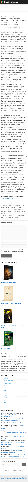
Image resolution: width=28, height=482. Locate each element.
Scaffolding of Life (18, 423)
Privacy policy (21, 470)
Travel (5, 397)
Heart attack (21, 205)
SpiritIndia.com (11, 2)
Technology (6, 395)
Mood (2, 207)
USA (4, 402)
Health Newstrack (19, 480)
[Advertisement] (14, 8)
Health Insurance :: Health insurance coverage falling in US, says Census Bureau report (13, 211)
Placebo (7, 207)
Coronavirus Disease (8, 380)
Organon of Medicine (9, 480)
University (19, 207)
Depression (11, 205)
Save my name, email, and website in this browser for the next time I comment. (14, 250)
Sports (5, 393)
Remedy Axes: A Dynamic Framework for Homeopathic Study (14, 427)
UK (4, 400)
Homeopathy (6, 388)
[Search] (24, 464)
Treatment (13, 207)
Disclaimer (14, 470)
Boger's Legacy (22, 478)
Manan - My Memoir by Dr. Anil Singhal (9, 478)
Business (5, 378)
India (4, 390)
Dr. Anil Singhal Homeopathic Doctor (8, 477)
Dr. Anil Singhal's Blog (22, 477)
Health (5, 203)
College (5, 205)
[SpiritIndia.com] (2, 2)
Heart (16, 205)
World (4, 405)
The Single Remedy (7, 198)
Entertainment (7, 383)
